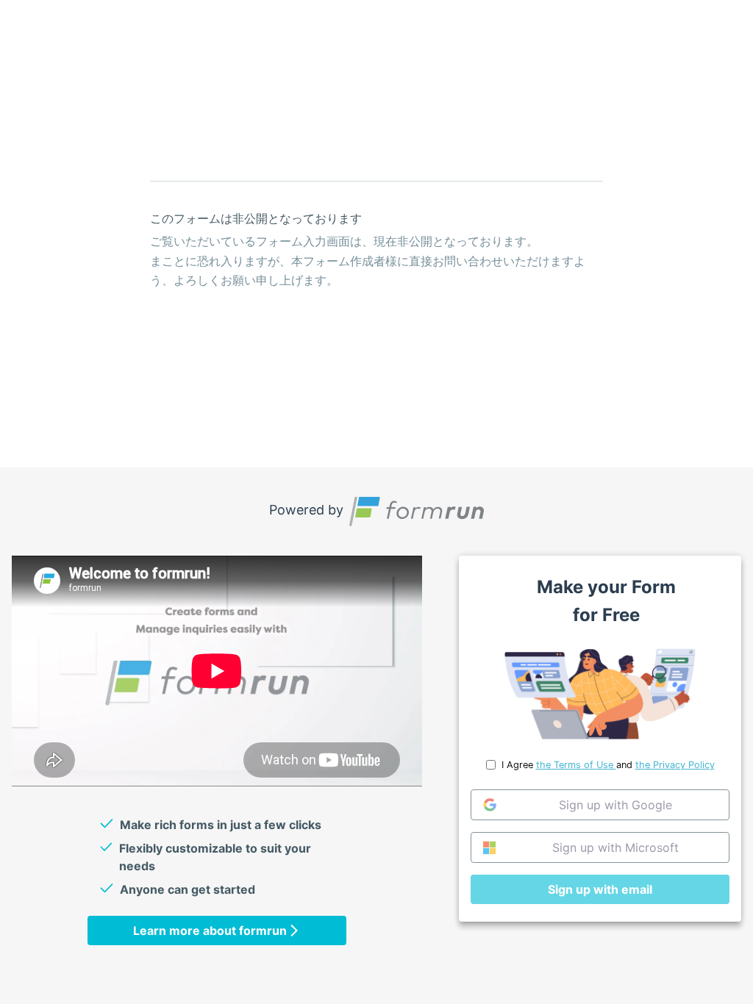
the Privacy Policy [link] (675, 764)
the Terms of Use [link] (576, 764)
